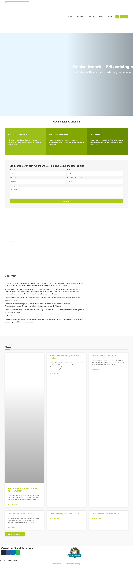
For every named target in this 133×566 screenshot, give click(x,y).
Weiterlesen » (12, 504)
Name (12, 170)
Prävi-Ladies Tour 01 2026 (20, 514)
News (101, 16)
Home (70, 16)
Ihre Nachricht (14, 186)
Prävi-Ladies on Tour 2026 (104, 355)
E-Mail (69, 170)
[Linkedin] (126, 16)
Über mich (91, 16)
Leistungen (80, 16)
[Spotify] (18, 552)
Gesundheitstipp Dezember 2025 (64, 514)
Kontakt (110, 16)
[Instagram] (117, 16)
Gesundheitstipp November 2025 (107, 514)
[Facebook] (122, 16)
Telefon (12, 178)
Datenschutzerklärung (72, 564)
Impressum (57, 564)
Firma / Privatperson (74, 178)
